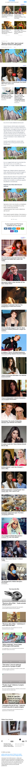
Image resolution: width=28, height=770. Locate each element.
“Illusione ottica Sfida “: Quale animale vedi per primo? (14, 604)
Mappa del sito (19, 755)
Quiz (15, 47)
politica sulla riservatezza (7, 754)
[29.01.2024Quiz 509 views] (14, 674)
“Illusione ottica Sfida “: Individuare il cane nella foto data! (13, 624)
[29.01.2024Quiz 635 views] (14, 654)
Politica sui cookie (17, 754)
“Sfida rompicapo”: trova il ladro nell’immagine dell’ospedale (12, 645)
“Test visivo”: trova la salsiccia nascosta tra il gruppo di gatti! (11, 665)
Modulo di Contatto (5, 755)
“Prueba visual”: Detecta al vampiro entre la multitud (13, 685)
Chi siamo (13, 755)
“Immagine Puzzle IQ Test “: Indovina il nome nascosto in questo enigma (13, 706)
